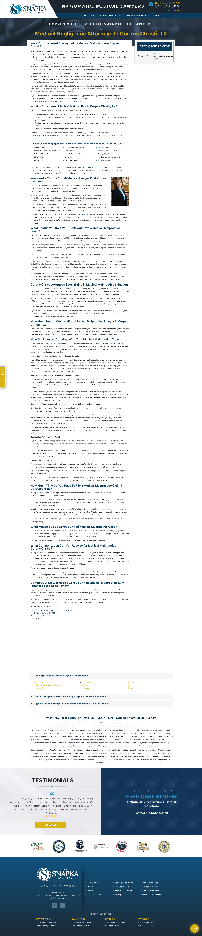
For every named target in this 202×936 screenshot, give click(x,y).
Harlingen (81, 214)
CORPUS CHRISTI (44, 919)
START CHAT (185, 917)
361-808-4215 (36, 619)
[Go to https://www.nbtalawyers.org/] (154, 894)
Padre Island (41, 688)
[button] (101, 676)
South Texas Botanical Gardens (48, 685)
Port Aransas (87, 682)
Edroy (130, 688)
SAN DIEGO (143, 919)
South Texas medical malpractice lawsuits (93, 167)
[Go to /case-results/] (126, 886)
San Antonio (69, 214)
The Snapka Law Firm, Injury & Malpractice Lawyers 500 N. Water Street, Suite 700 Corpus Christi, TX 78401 (51, 613)
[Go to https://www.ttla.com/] (154, 890)
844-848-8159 (167, 6)
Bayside (131, 682)
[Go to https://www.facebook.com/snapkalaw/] (54, 905)
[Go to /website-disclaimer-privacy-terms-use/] (126, 890)
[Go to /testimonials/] (97, 894)
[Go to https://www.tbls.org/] (154, 886)
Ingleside (85, 688)
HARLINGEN (110, 919)
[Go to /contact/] (97, 890)
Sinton (130, 685)
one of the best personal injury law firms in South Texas (136, 746)
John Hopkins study (93, 64)
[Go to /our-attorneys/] (97, 886)
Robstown (40, 682)
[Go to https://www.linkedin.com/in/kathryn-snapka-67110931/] (62, 905)
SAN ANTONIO (78, 919)
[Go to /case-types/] (126, 882)
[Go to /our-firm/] (97, 882)
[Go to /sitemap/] (126, 894)
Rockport (86, 685)
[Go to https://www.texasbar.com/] (154, 882)
